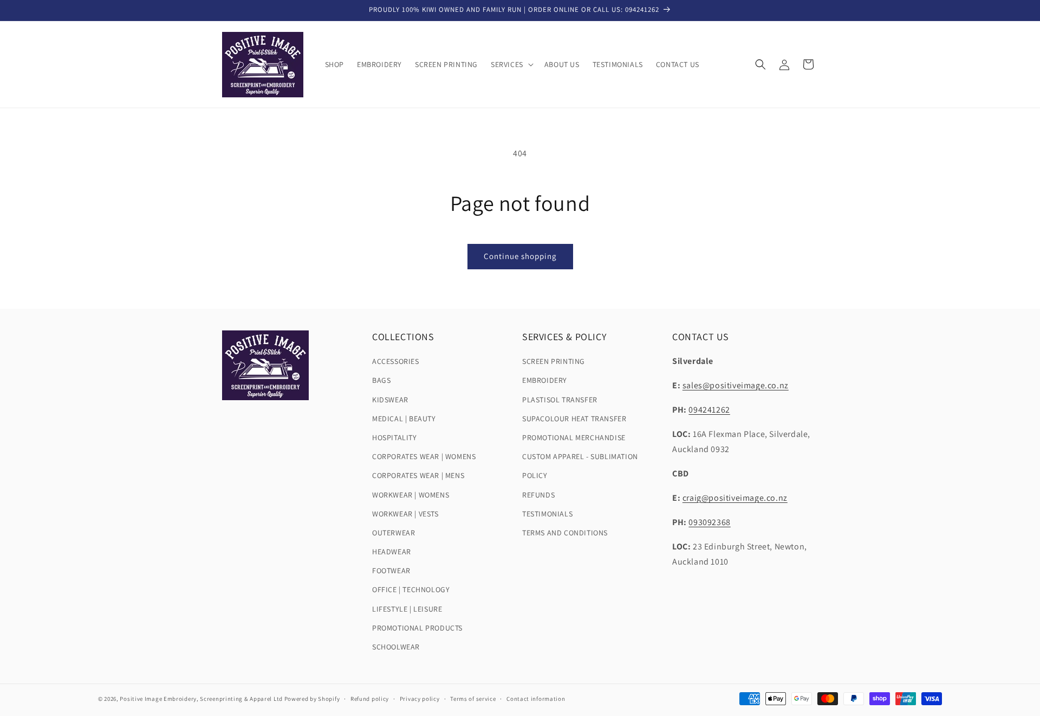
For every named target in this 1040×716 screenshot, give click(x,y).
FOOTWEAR (391, 570)
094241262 (709, 409)
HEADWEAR (391, 551)
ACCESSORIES (395, 361)
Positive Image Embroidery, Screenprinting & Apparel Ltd (201, 698)
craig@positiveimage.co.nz (735, 497)
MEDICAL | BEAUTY (404, 418)
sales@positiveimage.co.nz (735, 385)
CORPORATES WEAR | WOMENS (424, 456)
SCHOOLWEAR (396, 647)
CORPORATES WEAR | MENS (418, 475)
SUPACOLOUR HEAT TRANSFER (574, 418)
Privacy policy (420, 698)
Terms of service (473, 698)
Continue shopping (520, 256)
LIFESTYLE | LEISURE (407, 608)
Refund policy (369, 698)
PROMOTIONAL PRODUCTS (417, 628)
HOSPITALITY (394, 437)
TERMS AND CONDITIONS (565, 533)
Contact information (535, 698)
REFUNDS (538, 494)
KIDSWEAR (390, 399)
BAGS (381, 380)
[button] (511, 64)
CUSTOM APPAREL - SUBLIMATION (580, 456)
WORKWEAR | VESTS (405, 514)
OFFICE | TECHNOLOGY (411, 589)
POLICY (535, 475)
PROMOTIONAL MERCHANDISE (574, 437)
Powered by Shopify (312, 698)
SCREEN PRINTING (553, 361)
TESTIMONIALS (547, 514)
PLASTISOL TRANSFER (559, 399)
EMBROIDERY (544, 380)
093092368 (709, 522)
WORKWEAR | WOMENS (410, 494)
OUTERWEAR (393, 533)
